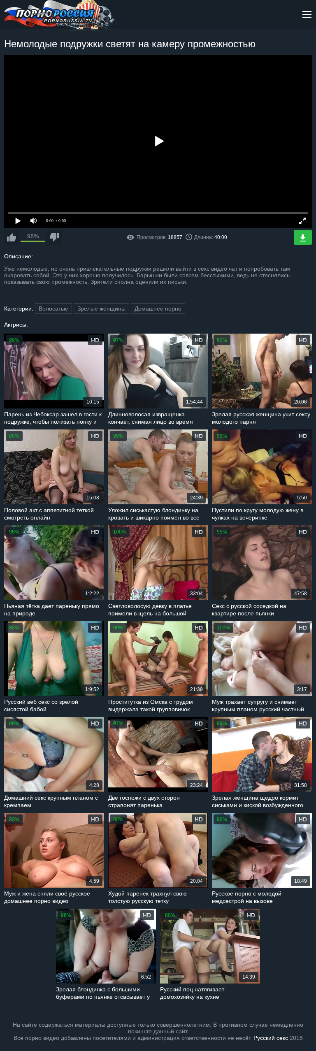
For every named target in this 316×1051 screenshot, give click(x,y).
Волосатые (53, 308)
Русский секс (270, 1038)
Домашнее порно (158, 308)
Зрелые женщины (101, 308)
